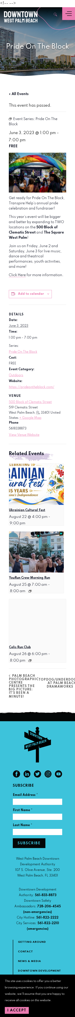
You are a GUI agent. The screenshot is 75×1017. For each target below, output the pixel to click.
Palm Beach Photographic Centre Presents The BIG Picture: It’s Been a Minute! (24, 686)
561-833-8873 (45, 895)
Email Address (25, 795)
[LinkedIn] (27, 777)
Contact (25, 951)
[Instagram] (48, 777)
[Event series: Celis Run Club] (30, 660)
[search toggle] (55, 15)
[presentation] (36, 484)
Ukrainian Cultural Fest (27, 510)
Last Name (22, 825)
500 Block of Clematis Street (30, 402)
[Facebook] (16, 777)
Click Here (17, 275)
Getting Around (32, 942)
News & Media (29, 961)
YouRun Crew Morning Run (29, 578)
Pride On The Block (23, 352)
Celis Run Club (20, 647)
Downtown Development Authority (39, 973)
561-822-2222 (47, 917)
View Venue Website (24, 435)
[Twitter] (37, 777)
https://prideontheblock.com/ (31, 387)
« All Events (19, 94)
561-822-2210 (48, 923)
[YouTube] (58, 777)
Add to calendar (31, 294)
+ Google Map (30, 418)
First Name (23, 810)
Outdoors (16, 375)
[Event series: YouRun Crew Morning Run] (30, 591)
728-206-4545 (49, 906)
